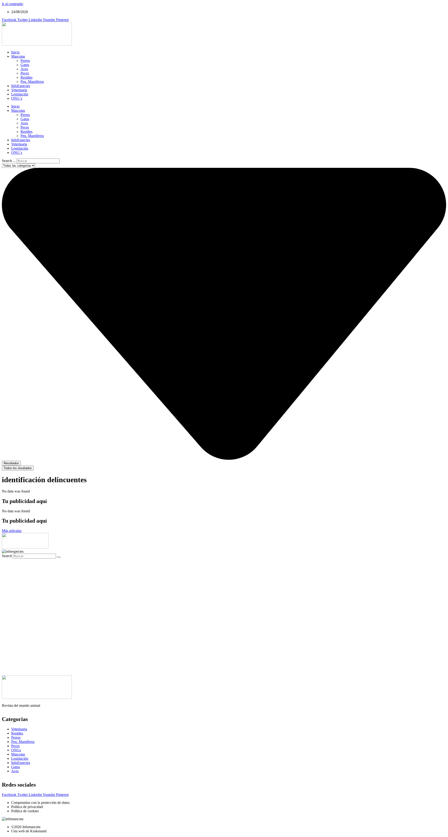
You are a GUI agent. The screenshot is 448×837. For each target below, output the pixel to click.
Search (7, 556)
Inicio (15, 52)
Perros (25, 61)
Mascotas (18, 56)
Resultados (11, 463)
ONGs (16, 750)
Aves (24, 69)
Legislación (19, 94)
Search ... (9, 161)
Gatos (25, 65)
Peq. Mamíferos (32, 82)
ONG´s (16, 98)
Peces (25, 73)
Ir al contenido (12, 4)
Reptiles (26, 77)
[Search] (59, 557)
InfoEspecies (20, 86)
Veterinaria (19, 90)
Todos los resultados (18, 468)
